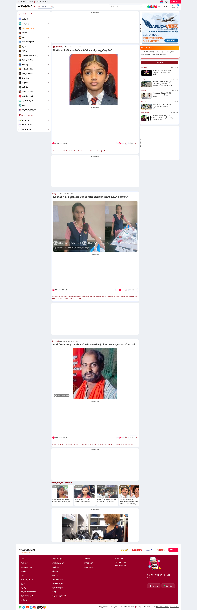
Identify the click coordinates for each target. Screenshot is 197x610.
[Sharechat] (44, 607)
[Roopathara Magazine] (137, 550)
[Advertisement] (95, 28)
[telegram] (31, 607)
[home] (25, 7)
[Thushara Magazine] (149, 550)
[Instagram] (34, 607)
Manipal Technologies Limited (167, 607)
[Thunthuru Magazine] (161, 550)
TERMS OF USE (120, 566)
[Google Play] (168, 586)
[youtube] (27, 607)
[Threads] (41, 607)
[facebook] (24, 607)
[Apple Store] (153, 586)
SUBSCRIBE (175, 2)
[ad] (160, 28)
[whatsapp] (20, 607)
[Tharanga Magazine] (124, 550)
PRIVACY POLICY (121, 562)
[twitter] (38, 607)
